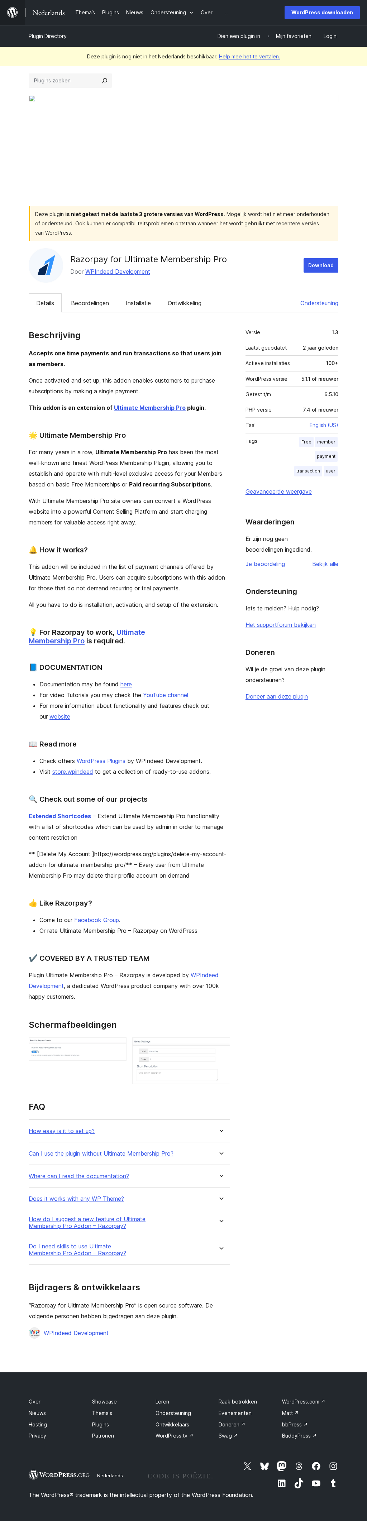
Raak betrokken (238, 1401)
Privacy (37, 1436)
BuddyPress (299, 1436)
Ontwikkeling (184, 303)
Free (306, 442)
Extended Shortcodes (60, 816)
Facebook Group (96, 919)
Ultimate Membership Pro (150, 407)
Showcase (104, 1401)
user (330, 471)
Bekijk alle (325, 563)
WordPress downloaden (322, 12)
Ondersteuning (319, 303)
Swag (228, 1436)
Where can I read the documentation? (79, 1176)
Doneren (232, 1424)
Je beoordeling (265, 563)
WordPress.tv (175, 1436)
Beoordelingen (90, 303)
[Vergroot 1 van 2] (116, 1047)
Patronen (103, 1436)
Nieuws (37, 1413)
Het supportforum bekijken (281, 624)
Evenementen (235, 1413)
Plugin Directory (48, 36)
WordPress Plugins (101, 760)
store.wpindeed (72, 771)
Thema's (102, 1413)
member (326, 442)
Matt (290, 1413)
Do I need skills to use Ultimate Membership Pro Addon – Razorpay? (77, 1250)
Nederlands (110, 1475)
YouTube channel (165, 695)
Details (45, 303)
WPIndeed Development (117, 271)
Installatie (138, 303)
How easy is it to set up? (62, 1131)
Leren (162, 1401)
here (126, 684)
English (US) (324, 425)
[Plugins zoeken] (104, 80)
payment (326, 456)
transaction (308, 471)
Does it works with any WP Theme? (76, 1198)
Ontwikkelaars (172, 1424)
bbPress (295, 1424)
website (59, 716)
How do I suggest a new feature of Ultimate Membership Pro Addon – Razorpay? (87, 1222)
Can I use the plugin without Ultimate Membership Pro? (101, 1153)
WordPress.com (303, 1401)
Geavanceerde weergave (279, 491)
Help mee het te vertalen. (249, 56)
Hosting (38, 1424)
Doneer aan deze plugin (277, 696)
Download (321, 265)
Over (34, 1401)
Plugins (100, 1424)
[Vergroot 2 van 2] (220, 1047)
